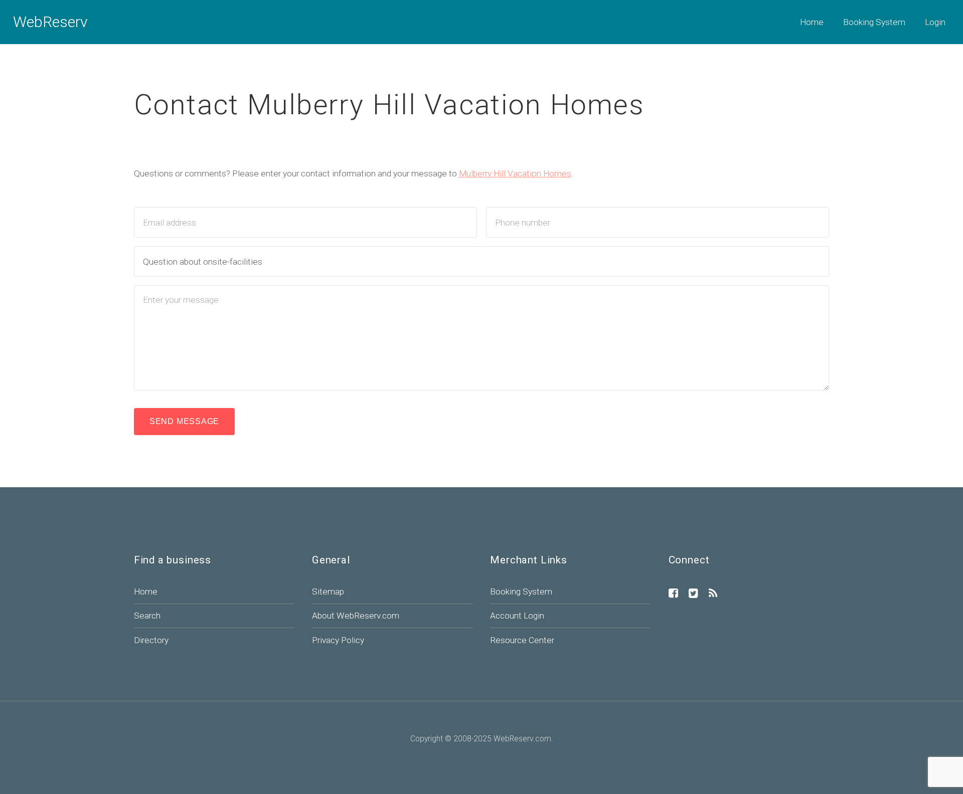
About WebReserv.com (355, 616)
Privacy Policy (338, 640)
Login (935, 22)
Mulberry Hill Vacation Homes (515, 173)
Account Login (517, 616)
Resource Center (522, 640)
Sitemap (328, 591)
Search (147, 616)
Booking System (874, 22)
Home (812, 22)
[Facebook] (673, 594)
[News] (713, 594)
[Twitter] (693, 594)
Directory (151, 640)
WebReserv (50, 22)
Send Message (184, 421)
